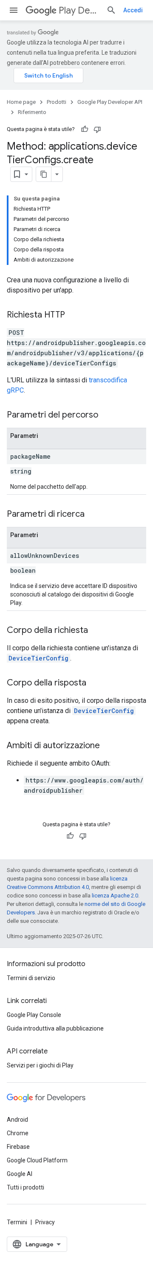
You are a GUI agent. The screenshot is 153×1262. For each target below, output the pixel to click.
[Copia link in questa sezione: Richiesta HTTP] (73, 315)
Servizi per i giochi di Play (40, 1065)
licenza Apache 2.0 (115, 895)
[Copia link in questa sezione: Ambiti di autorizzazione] (108, 746)
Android (17, 1119)
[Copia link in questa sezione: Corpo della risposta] (94, 683)
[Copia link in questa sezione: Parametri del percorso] (106, 415)
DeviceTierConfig (38, 658)
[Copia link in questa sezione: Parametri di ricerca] (93, 515)
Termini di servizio (31, 978)
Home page (21, 102)
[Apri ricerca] (111, 10)
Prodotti (56, 102)
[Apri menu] (13, 10)
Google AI (19, 1173)
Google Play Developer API (109, 102)
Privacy (45, 1222)
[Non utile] (97, 129)
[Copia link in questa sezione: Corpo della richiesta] (96, 631)
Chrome (17, 1133)
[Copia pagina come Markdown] (43, 174)
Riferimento (32, 112)
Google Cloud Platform (37, 1160)
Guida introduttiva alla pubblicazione (55, 1028)
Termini (17, 1222)
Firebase (18, 1146)
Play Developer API (79, 10)
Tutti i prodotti (25, 1187)
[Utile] (84, 129)
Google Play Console (34, 1014)
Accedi (133, 10)
